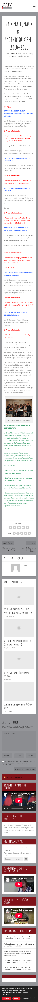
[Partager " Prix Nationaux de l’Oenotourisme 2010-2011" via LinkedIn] (19, 527)
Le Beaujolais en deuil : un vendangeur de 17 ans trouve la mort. (18, 961)
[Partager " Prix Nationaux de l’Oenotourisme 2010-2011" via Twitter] (15, 527)
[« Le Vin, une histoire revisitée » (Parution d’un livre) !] (19, 628)
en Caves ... (12, 56)
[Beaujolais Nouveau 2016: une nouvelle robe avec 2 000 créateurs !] (19, 596)
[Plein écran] (33, 808)
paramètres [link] (6, 994)
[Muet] (30, 808)
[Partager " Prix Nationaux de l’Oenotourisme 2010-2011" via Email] (23, 527)
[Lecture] (5, 808)
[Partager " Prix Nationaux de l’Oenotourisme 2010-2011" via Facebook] (10, 527)
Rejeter (16, 998)
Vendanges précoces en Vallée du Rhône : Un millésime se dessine (18, 938)
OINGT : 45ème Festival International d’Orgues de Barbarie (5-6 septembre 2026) (17, 953)
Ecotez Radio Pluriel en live (14, 777)
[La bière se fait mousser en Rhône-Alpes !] (19, 691)
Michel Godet (16, 54)
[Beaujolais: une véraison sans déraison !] (19, 660)
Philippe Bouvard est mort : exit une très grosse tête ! (19, 945)
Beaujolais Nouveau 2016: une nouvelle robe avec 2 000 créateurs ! (18, 610)
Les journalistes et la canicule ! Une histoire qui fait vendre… (17, 968)
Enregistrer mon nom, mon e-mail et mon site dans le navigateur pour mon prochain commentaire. (19, 762)
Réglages (26, 998)
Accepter (6, 998)
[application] (19, 800)
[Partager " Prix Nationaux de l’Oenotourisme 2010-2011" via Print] (27, 527)
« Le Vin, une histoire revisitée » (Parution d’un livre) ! (17, 642)
